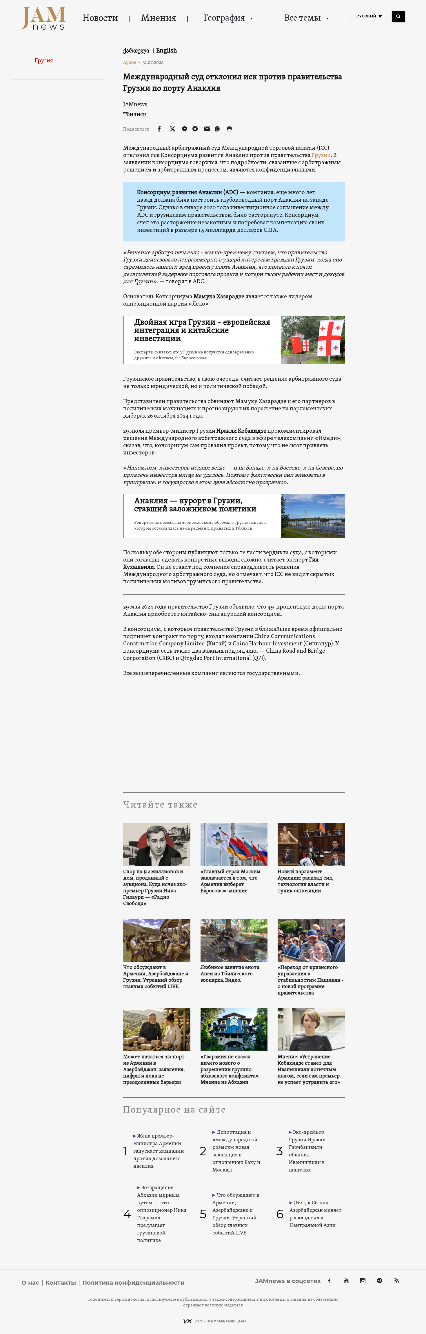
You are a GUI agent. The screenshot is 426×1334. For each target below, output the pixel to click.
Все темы (302, 18)
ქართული (137, 50)
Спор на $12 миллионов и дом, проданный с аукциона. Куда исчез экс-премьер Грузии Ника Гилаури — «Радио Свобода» (155, 888)
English (166, 50)
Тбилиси (135, 114)
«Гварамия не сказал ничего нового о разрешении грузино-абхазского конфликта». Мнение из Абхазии (230, 1070)
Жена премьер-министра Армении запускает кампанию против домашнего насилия (159, 1151)
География (224, 18)
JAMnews (135, 104)
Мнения (158, 18)
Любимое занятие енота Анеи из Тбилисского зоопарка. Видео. (230, 974)
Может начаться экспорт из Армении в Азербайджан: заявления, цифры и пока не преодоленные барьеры (154, 1070)
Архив (132, 62)
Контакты (60, 1283)
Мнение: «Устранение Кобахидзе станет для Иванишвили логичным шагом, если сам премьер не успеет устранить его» (309, 1070)
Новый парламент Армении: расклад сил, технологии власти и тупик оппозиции (306, 881)
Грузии (321, 155)
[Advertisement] (234, 734)
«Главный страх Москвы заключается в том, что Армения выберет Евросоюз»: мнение (231, 881)
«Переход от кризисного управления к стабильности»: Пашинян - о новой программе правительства (311, 981)
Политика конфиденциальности (133, 1283)
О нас (30, 1283)
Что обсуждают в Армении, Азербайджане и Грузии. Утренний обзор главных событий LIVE (155, 977)
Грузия (44, 61)
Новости (100, 18)
